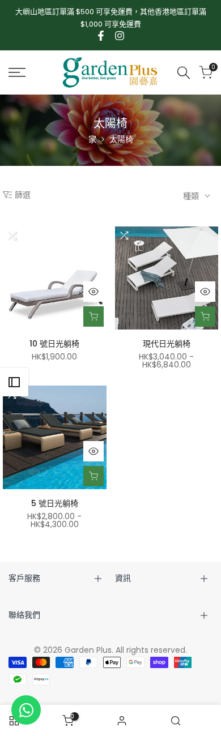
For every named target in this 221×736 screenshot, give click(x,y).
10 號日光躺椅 (54, 343)
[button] (12, 235)
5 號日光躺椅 (54, 503)
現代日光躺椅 (166, 343)
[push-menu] (17, 72)
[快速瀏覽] (93, 291)
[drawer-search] (183, 72)
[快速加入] (93, 316)
